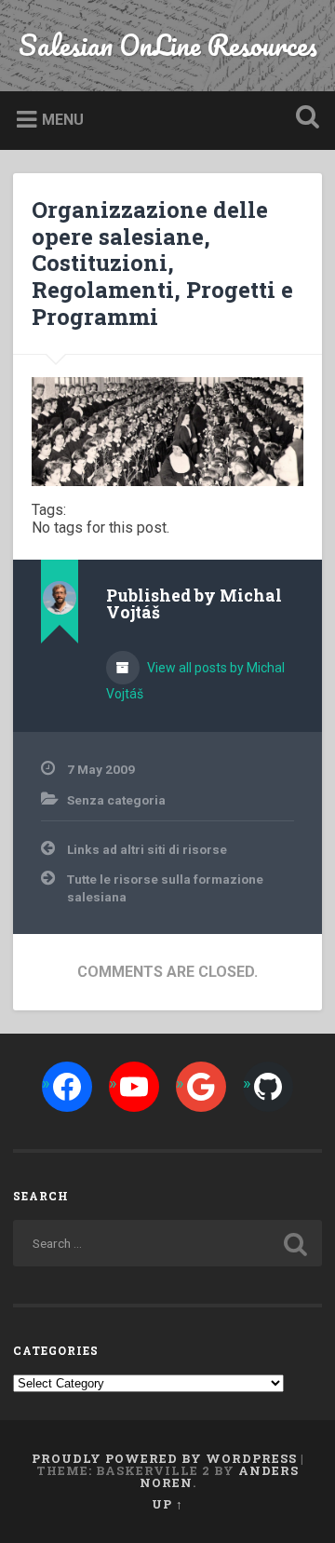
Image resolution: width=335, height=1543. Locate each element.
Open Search (303, 118)
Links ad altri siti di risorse (147, 849)
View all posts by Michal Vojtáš (195, 680)
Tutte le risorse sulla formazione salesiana (165, 887)
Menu (63, 120)
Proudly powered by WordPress (164, 1458)
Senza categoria (116, 799)
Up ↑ (167, 1503)
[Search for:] (167, 1243)
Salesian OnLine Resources (168, 45)
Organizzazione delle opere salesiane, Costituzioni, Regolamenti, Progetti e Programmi (162, 263)
